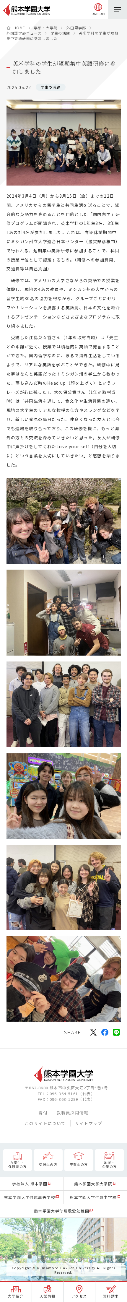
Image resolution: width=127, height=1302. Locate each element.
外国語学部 (76, 27)
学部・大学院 (46, 27)
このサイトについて (45, 1123)
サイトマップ (88, 1123)
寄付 (43, 1113)
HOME (19, 27)
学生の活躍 (60, 32)
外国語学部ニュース (24, 32)
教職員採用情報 (73, 1113)
